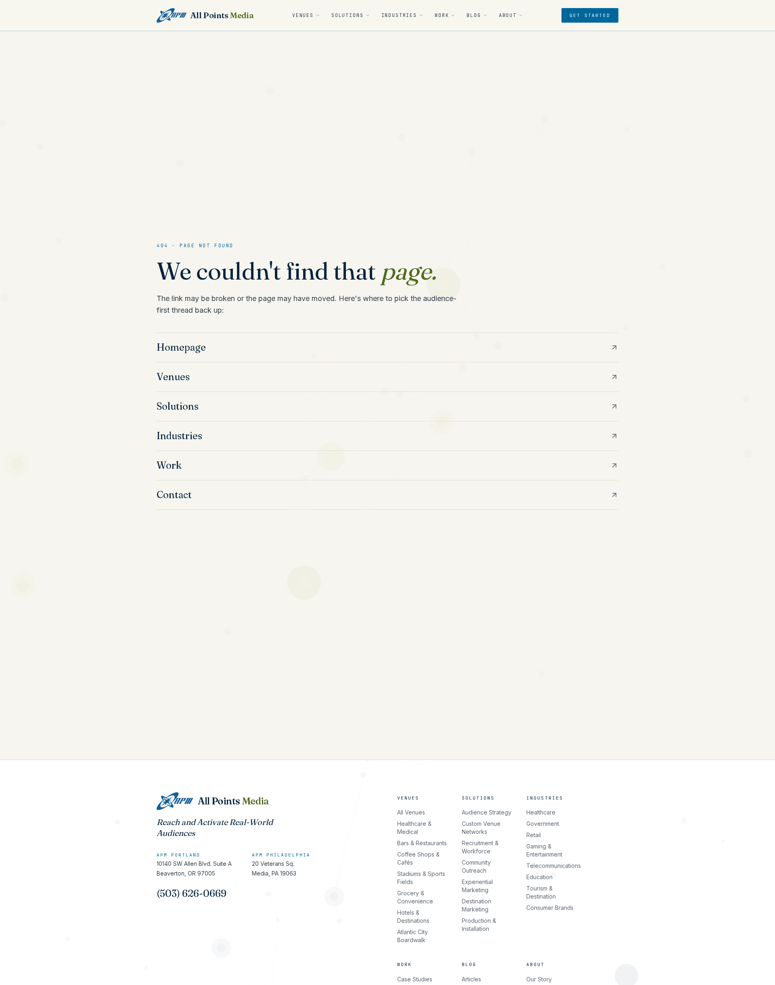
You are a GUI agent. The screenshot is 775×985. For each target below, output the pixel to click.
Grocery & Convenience (415, 897)
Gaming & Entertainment (544, 850)
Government (542, 823)
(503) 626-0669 (191, 893)
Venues (303, 15)
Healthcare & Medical (414, 827)
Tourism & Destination (541, 892)
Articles (471, 979)
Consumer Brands (550, 907)
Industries (399, 15)
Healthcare (540, 812)
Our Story (539, 979)
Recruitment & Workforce (480, 847)
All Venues (411, 812)
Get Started (590, 15)
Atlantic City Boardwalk (412, 935)
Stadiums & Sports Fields (421, 877)
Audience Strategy (486, 812)
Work (442, 15)
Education (539, 876)
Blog (474, 15)
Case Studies (414, 979)
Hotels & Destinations (413, 916)
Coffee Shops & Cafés (418, 858)
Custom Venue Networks (481, 827)
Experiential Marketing (477, 885)
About (508, 15)
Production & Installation (479, 924)
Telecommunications (553, 865)
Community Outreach (476, 866)
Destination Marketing (476, 905)
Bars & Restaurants (422, 843)
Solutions (347, 15)
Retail (533, 834)
